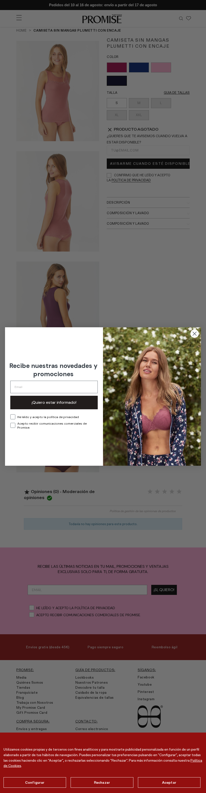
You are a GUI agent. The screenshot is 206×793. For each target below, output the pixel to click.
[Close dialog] (194, 333)
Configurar (34, 782)
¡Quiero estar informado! (54, 402)
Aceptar (169, 782)
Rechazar (102, 782)
